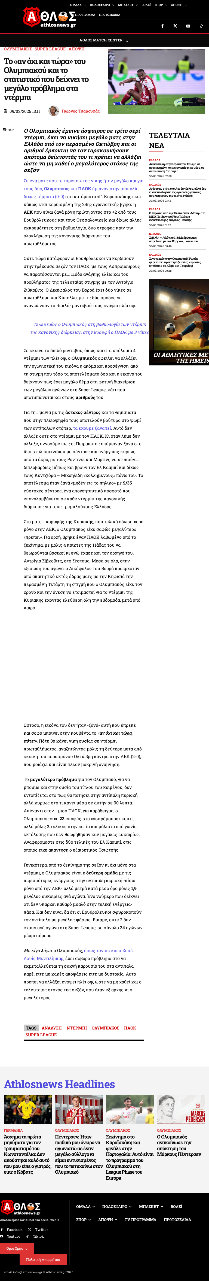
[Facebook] (162, 26)
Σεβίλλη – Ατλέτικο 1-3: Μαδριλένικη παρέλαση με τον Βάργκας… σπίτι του (173, 239)
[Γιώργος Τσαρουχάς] (54, 110)
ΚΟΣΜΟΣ (155, 184)
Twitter (41, 1229)
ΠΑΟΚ (130, 1028)
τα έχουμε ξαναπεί (92, 428)
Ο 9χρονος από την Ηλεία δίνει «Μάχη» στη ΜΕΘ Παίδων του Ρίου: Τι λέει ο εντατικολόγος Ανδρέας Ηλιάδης (177, 216)
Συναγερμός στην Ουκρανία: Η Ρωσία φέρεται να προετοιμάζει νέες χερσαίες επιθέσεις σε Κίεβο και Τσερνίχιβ (175, 261)
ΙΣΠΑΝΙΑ (155, 233)
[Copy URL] (8, 207)
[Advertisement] (84, 668)
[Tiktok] (201, 26)
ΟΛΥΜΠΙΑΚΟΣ (18, 49)
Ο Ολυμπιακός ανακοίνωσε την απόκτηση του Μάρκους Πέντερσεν (179, 1145)
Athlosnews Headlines (59, 1084)
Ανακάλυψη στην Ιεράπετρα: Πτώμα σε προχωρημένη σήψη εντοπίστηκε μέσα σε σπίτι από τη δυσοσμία (176, 167)
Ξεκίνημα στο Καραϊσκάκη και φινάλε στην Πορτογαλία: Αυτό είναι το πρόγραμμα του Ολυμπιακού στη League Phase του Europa (129, 1157)
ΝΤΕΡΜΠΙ (77, 1028)
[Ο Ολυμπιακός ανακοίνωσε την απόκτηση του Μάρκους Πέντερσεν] (181, 1109)
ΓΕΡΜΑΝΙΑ (13, 1130)
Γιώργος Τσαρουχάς (81, 111)
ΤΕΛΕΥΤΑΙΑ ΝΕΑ (169, 140)
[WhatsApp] (8, 168)
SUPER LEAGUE (50, 49)
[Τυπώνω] (8, 219)
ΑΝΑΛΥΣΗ (52, 1028)
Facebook (15, 1229)
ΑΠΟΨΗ (77, 49)
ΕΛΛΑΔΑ (154, 160)
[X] (8, 155)
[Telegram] (8, 194)
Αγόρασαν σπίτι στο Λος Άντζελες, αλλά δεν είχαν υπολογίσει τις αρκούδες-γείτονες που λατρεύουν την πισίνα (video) (177, 191)
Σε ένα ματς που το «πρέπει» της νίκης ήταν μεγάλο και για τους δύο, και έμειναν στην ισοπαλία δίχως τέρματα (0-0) (83, 188)
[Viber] (8, 181)
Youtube (13, 1236)
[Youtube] (188, 26)
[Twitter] (175, 26)
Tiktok (38, 1236)
